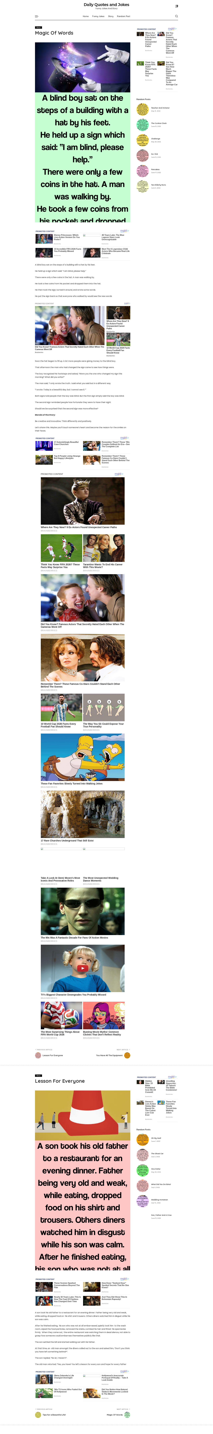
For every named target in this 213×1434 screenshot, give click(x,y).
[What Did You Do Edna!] (142, 1186)
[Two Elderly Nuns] (142, 186)
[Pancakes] (142, 171)
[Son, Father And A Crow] (142, 1216)
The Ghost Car (157, 1153)
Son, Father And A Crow (161, 1215)
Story (38, 27)
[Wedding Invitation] (142, 1201)
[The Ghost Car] (142, 1155)
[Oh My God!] (142, 1139)
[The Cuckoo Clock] (142, 125)
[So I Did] (142, 156)
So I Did (154, 154)
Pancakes (155, 169)
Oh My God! (156, 1138)
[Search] (176, 16)
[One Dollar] (142, 1170)
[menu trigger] (38, 16)
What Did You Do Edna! (161, 1184)
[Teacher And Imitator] (142, 109)
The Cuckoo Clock (159, 123)
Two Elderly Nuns (158, 185)
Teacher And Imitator (160, 108)
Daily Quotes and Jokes (106, 4)
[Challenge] (142, 140)
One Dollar (155, 1169)
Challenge (155, 139)
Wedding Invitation (159, 1200)
